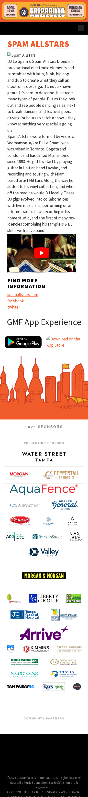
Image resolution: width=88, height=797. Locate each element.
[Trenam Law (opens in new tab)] (17, 723)
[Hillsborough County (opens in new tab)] (37, 739)
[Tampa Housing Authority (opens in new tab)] (82, 702)
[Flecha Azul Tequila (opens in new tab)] (48, 521)
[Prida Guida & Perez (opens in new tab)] (63, 662)
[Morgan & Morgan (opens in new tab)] (44, 575)
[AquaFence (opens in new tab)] (44, 490)
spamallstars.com (22, 294)
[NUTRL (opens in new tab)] (76, 718)
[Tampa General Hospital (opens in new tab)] (25, 614)
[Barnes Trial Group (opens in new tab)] (5, 718)
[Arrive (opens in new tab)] (44, 633)
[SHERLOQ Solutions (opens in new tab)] (50, 739)
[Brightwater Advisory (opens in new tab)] (11, 718)
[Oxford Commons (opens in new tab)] (69, 649)
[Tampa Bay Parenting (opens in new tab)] (75, 739)
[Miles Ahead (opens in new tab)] (64, 718)
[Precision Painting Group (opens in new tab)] (24, 662)
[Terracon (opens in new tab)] (44, 711)
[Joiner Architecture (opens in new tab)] (63, 702)
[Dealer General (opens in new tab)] (64, 505)
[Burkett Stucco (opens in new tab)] (64, 615)
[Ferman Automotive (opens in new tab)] (20, 521)
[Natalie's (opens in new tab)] (52, 723)
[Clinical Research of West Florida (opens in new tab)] (17, 718)
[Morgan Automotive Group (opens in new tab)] (19, 475)
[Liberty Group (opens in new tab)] (44, 598)
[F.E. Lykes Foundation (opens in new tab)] (13, 598)
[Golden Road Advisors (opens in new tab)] (46, 718)
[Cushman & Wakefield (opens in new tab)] (23, 718)
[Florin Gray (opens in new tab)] (11, 649)
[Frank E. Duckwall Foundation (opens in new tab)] (24, 739)
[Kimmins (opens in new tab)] (36, 649)
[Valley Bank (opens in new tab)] (44, 552)
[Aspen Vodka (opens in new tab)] (72, 521)
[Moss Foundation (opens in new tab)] (70, 718)
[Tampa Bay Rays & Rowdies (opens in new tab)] (53, 686)
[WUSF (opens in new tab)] (77, 686)
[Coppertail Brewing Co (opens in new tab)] (61, 475)
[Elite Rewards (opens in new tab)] (33, 702)
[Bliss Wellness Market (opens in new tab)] (11, 702)
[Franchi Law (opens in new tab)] (35, 718)
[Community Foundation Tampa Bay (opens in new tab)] (12, 739)
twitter (13, 307)
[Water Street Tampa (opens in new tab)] (44, 456)
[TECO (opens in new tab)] (63, 674)
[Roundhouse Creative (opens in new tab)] (24, 673)
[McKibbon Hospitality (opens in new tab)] (58, 718)
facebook (15, 301)
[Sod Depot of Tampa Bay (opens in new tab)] (74, 598)
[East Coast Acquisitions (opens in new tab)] (29, 718)
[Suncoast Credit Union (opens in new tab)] (63, 739)
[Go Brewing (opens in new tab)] (41, 718)
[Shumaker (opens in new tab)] (82, 718)
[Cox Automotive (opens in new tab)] (25, 505)
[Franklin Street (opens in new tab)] (47, 536)
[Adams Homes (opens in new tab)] (35, 723)
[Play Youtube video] (41, 253)
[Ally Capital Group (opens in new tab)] (15, 536)
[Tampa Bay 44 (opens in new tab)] (20, 686)
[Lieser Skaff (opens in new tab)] (52, 718)
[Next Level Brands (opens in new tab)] (76, 536)
